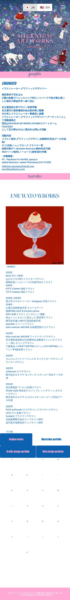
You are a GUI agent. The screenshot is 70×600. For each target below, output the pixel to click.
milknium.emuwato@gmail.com (18, 166)
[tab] (16, 439)
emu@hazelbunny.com (13, 169)
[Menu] (63, 7)
